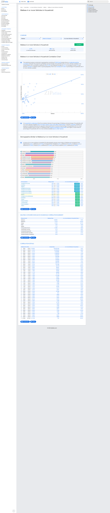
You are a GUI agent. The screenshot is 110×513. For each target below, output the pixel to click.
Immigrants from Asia (25, 183)
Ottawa (22, 199)
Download (81, 72)
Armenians (23, 197)
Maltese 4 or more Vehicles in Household (55, 7)
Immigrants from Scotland (26, 193)
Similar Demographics (92, 9)
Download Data (26, 117)
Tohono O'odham (24, 200)
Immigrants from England (26, 191)
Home (21, 7)
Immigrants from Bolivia (26, 189)
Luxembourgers (24, 202)
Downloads (31, 1)
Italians (22, 205)
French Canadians (24, 204)
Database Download (5, 4)
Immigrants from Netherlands (27, 196)
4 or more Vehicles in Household (36, 7)
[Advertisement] (36, 21)
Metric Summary (91, 6)
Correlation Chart (91, 8)
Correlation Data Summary (93, 10)
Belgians (23, 186)
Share (34, 117)
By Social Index (4, 15)
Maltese (44, 7)
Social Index (26, 7)
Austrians (23, 185)
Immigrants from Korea (25, 188)
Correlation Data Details (92, 11)
